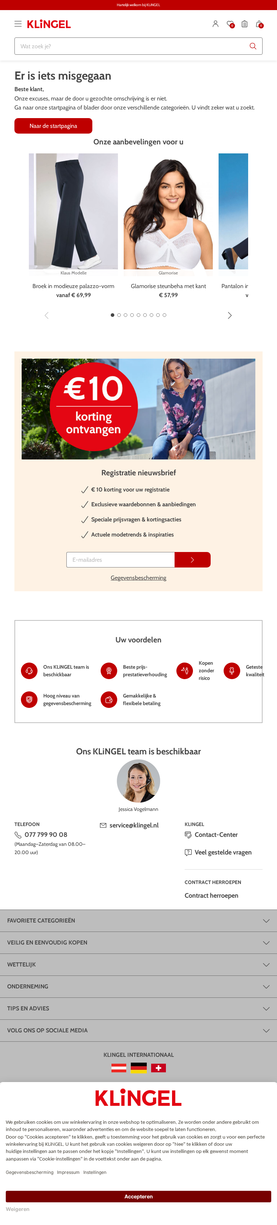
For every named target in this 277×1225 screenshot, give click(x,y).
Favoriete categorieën (41, 920)
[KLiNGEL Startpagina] (49, 23)
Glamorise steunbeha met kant (168, 286)
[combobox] (138, 46)
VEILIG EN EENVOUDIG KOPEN (47, 942)
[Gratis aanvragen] (193, 559)
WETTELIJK (21, 964)
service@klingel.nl (134, 825)
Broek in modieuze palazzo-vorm (73, 286)
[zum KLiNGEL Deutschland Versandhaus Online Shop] (139, 1068)
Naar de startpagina (53, 125)
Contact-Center (216, 835)
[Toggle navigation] (18, 23)
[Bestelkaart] (244, 23)
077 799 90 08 (46, 835)
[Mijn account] (215, 23)
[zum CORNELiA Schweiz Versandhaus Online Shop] (158, 1068)
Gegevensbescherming (138, 577)
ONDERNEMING (27, 986)
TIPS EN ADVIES (28, 1008)
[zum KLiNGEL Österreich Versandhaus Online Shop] (118, 1068)
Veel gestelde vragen (223, 852)
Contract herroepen (211, 895)
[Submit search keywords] (253, 46)
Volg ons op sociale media (47, 1030)
